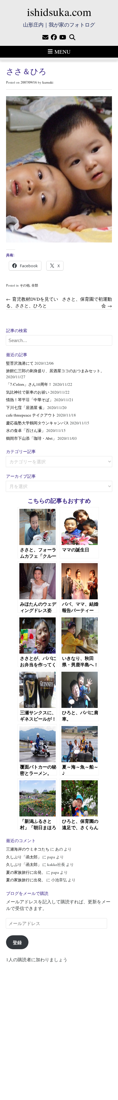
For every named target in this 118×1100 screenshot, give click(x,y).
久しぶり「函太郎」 (23, 857)
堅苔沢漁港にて (20, 363)
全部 (34, 285)
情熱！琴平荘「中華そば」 (29, 399)
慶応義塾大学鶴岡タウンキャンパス (37, 423)
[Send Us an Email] (45, 37)
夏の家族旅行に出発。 (25, 872)
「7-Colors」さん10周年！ (29, 384)
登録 (17, 942)
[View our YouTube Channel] (62, 37)
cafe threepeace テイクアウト (31, 415)
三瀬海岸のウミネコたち (27, 849)
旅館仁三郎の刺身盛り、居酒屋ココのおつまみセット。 (55, 370)
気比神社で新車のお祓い (27, 392)
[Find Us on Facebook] (54, 37)
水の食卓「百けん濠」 (25, 430)
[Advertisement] (59, 1028)
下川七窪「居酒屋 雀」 (26, 407)
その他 (25, 285)
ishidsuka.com (59, 11)
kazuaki (47, 82)
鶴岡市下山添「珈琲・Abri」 (31, 438)
